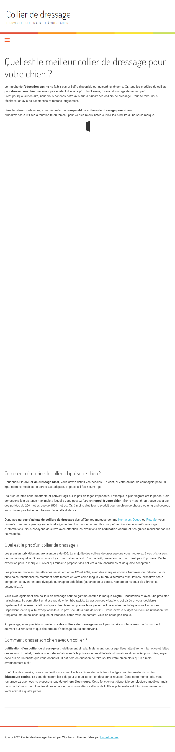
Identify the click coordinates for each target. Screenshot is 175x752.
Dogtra (137, 519)
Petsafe (151, 519)
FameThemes (109, 737)
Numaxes (124, 519)
